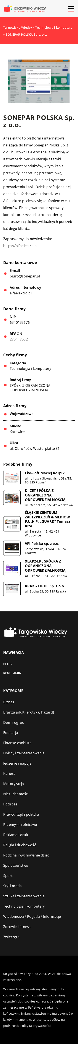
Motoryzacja (13, 783)
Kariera (9, 773)
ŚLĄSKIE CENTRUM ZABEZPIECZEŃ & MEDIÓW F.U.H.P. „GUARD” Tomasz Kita (47, 519)
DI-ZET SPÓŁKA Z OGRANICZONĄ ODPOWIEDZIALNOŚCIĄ (45, 495)
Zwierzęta (11, 936)
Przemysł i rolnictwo (20, 824)
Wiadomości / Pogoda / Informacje (32, 916)
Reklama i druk (15, 834)
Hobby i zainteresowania (24, 753)
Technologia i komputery (30, 368)
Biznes (8, 702)
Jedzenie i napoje (17, 763)
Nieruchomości (16, 794)
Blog (7, 664)
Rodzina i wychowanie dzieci (26, 855)
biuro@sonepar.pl (25, 276)
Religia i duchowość (19, 845)
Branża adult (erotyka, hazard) (28, 712)
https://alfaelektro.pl (20, 245)
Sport (8, 875)
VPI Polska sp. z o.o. (42, 543)
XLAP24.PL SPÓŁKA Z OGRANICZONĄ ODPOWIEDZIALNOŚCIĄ (45, 566)
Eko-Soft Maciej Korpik (45, 473)
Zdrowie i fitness (17, 926)
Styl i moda (12, 885)
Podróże (10, 804)
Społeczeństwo (15, 865)
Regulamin (12, 673)
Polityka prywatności (35, 1026)
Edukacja (10, 732)
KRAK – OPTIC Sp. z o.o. (45, 586)
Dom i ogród (13, 722)
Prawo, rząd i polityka (21, 814)
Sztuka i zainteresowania (24, 896)
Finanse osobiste (17, 742)
